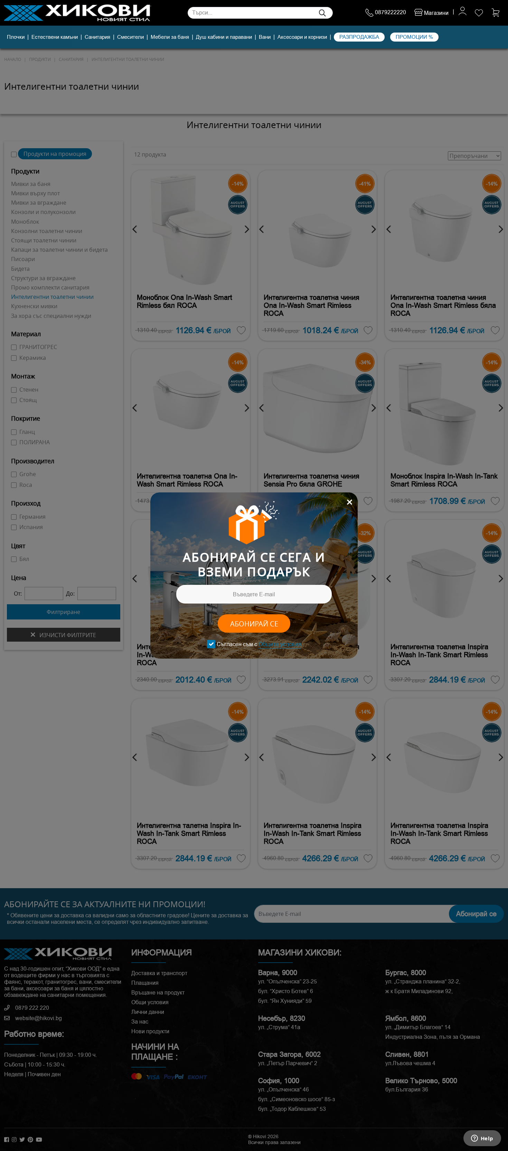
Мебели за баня (170, 37)
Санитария (97, 37)
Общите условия (279, 644)
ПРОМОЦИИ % (414, 37)
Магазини (436, 13)
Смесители (130, 37)
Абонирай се (254, 623)
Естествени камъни (54, 37)
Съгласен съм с (259, 644)
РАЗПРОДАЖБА (359, 37)
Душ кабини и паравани (224, 37)
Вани (265, 37)
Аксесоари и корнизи (302, 37)
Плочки (16, 37)
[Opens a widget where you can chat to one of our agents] (482, 1139)
